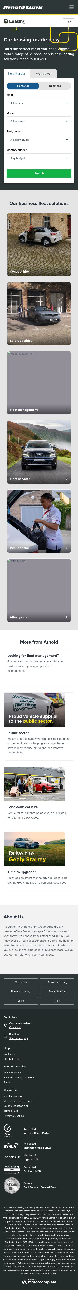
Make (10, 95)
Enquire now (39, 668)
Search (39, 173)
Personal (23, 86)
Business (55, 86)
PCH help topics (13, 1059)
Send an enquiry (18, 1038)
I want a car (16, 73)
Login (68, 21)
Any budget (17, 158)
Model (11, 113)
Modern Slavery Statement (18, 1101)
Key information (12, 1073)
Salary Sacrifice (57, 991)
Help (57, 1001)
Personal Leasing (20, 991)
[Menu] (71, 7)
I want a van (43, 73)
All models (17, 121)
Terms (7, 1082)
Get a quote (39, 861)
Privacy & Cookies (14, 1116)
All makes (16, 103)
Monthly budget (17, 150)
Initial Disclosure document (19, 1077)
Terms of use (11, 1111)
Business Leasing (57, 982)
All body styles (19, 140)
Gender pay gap (13, 1096)
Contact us (21, 982)
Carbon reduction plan (16, 1106)
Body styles (14, 131)
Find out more (39, 726)
